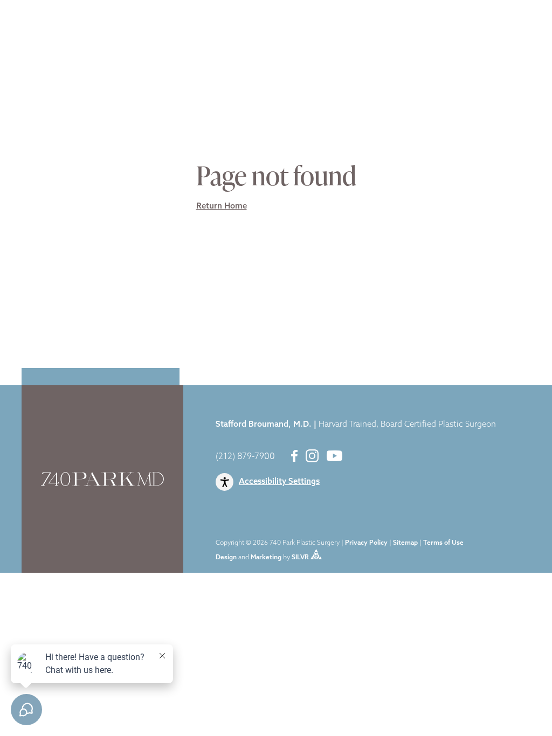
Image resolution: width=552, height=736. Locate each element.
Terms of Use (443, 543)
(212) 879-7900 (245, 457)
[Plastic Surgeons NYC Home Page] (47, 28)
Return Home (221, 207)
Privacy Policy (366, 543)
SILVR (300, 557)
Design (226, 557)
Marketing (266, 557)
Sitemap (405, 543)
